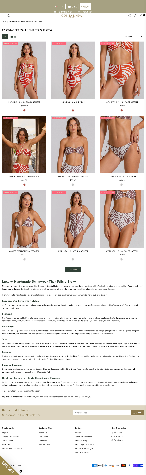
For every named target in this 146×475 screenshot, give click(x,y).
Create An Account (10, 437)
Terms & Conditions (83, 437)
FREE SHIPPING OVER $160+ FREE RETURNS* (73, 12)
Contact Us (43, 441)
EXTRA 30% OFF (10, 44)
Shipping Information (84, 444)
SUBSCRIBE (137, 412)
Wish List (6, 444)
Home (4, 22)
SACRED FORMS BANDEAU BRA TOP (73, 177)
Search (78, 433)
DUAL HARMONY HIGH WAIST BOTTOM (122, 102)
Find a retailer (44, 444)
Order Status (7, 441)
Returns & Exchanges (84, 448)
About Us (43, 433)
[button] (10, 465)
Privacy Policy (81, 441)
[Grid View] (11, 36)
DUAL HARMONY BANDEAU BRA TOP (24, 177)
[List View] (15, 36)
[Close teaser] (20, 471)
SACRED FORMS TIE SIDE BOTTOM (122, 177)
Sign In (5, 433)
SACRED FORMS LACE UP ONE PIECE (73, 251)
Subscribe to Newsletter (12, 448)
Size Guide (43, 437)
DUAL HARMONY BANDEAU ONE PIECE (24, 102)
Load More (73, 269)
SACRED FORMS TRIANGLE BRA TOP (24, 251)
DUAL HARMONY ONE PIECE (73, 102)
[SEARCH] (9, 16)
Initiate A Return (82, 452)
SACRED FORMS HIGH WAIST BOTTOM (122, 251)
